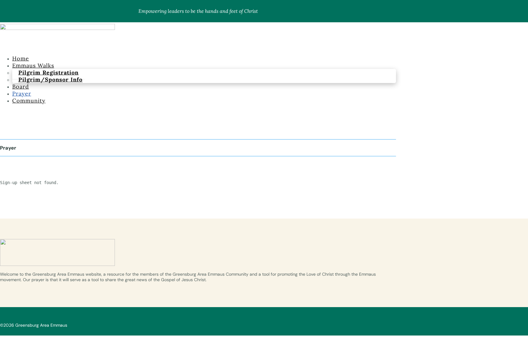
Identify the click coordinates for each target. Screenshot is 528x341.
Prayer (21, 93)
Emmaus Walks (33, 65)
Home (20, 58)
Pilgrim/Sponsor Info (50, 79)
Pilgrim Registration (48, 72)
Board (20, 86)
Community (29, 100)
